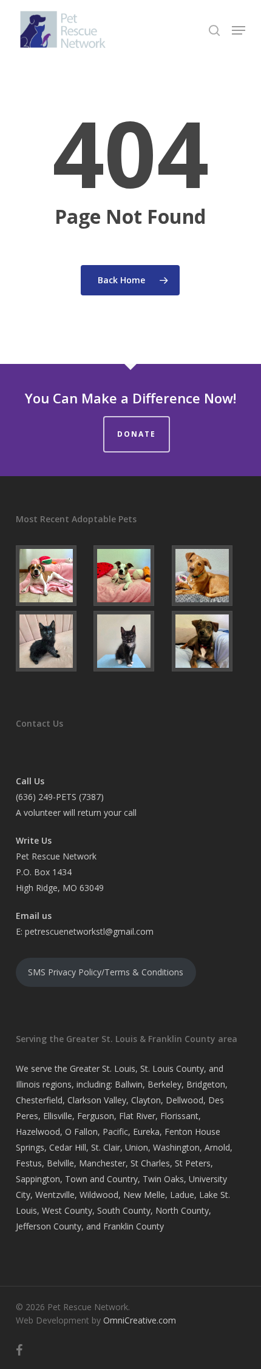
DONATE (136, 434)
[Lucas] (208, 641)
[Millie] (52, 575)
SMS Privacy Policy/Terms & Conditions (105, 972)
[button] (238, 30)
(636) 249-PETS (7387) (60, 796)
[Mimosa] (130, 575)
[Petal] (52, 641)
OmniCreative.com (139, 1320)
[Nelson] (208, 575)
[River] (130, 641)
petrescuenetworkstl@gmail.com (89, 931)
